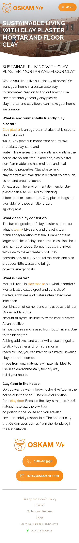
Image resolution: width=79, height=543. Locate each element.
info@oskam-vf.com (43, 476)
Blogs (39, 517)
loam (17, 229)
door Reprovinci (41, 530)
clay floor (17, 401)
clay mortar (36, 284)
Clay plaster (11, 130)
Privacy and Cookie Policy (39, 499)
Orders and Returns (39, 511)
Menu (69, 7)
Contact (39, 505)
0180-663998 (43, 461)
